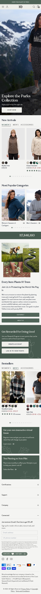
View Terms (35, 547)
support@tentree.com (7, 549)
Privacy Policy (25, 589)
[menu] (3, 7)
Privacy (4, 548)
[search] (34, 7)
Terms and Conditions (23, 591)
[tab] (10, 176)
